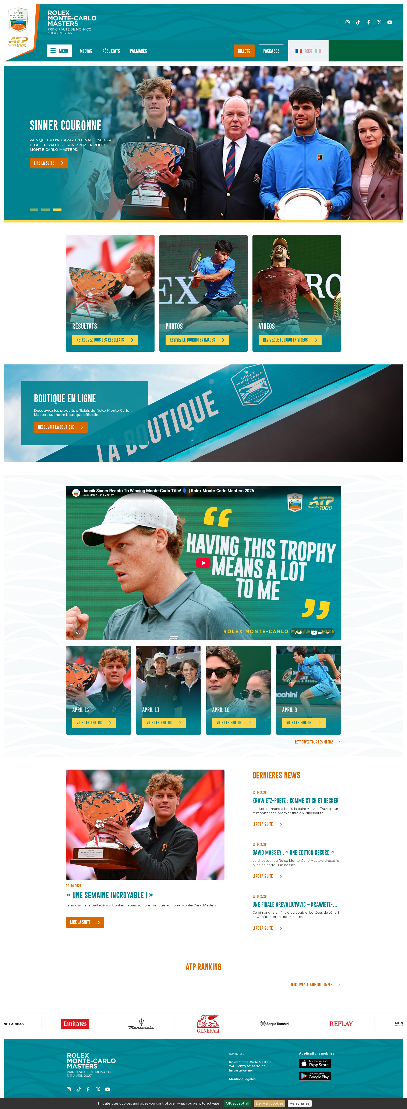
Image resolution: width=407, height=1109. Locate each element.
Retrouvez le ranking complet (312, 985)
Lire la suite (44, 169)
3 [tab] (57, 209)
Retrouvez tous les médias (314, 742)
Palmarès (138, 51)
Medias (86, 51)
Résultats (111, 51)
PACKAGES (271, 51)
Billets (244, 51)
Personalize (299, 1103)
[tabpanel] (74, 144)
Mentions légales (242, 1079)
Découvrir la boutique (56, 427)
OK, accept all (237, 1103)
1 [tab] (34, 209)
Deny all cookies (269, 1103)
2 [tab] (45, 209)
